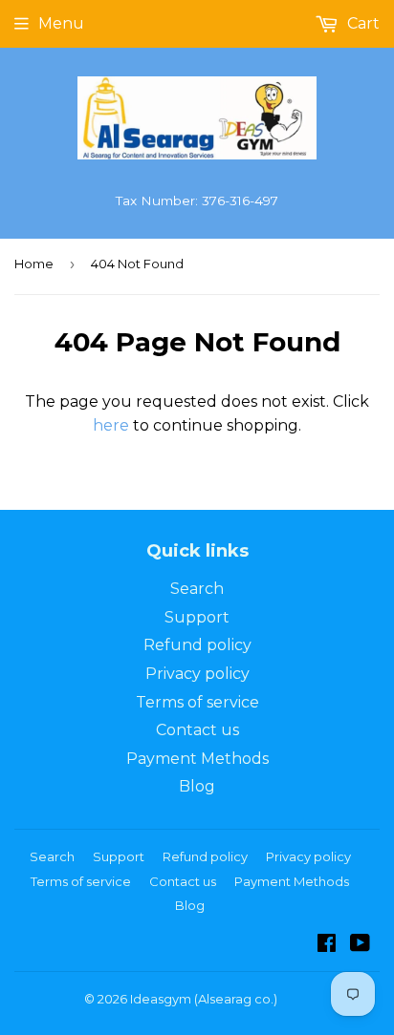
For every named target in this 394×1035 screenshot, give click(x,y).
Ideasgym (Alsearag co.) (203, 998)
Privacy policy (197, 674)
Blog (197, 786)
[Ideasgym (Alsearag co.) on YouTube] (360, 945)
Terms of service (197, 702)
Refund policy (197, 645)
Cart (361, 23)
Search (197, 589)
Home (34, 263)
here (111, 425)
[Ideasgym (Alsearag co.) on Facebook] (327, 945)
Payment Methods (197, 759)
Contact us (197, 730)
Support (197, 617)
